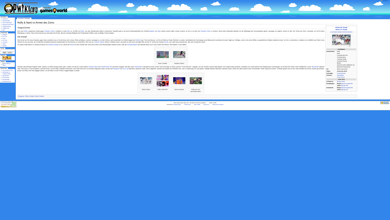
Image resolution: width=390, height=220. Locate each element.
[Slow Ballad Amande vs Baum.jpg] (179, 54)
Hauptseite (5, 18)
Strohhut (138, 40)
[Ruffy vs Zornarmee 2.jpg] (196, 80)
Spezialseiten (5, 75)
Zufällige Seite (5, 28)
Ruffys (26, 31)
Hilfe (3, 30)
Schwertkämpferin (132, 44)
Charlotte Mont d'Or (106, 67)
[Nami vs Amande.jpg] (179, 80)
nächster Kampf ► (347, 32)
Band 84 (343, 83)
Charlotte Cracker (49, 31)
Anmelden (385, 0)
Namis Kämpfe (39, 96)
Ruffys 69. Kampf (341, 27)
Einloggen (4, 34)
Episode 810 (344, 85)
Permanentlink (5, 79)
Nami (68, 31)
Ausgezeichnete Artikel (8, 24)
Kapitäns (152, 31)
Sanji (158, 31)
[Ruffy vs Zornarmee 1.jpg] (341, 39)
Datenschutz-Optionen (218, 104)
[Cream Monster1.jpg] (146, 80)
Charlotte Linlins (205, 31)
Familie (166, 42)
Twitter (4, 44)
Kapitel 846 (349, 87)
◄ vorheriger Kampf (335, 32)
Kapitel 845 (349, 83)
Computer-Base (177, 104)
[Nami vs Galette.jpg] (163, 54)
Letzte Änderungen (7, 22)
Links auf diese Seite (7, 70)
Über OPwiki (197, 104)
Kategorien (21, 96)
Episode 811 (344, 89)
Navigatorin (116, 68)
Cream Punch (341, 77)
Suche (2, 48)
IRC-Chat (4, 40)
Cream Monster (341, 73)
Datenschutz (187, 104)
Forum (4, 38)
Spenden (4, 45)
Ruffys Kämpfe (29, 96)
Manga (339, 81)
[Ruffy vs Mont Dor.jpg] (163, 80)
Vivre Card (125, 68)
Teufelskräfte (138, 67)
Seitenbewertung (6, 81)
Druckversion (5, 77)
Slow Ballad (340, 75)
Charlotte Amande (53, 44)
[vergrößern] (349, 46)
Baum (82, 31)
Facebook (4, 42)
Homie (72, 44)
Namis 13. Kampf (341, 29)
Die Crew (4, 36)
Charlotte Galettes (99, 42)
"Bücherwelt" (315, 67)
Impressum (206, 104)
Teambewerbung (6, 26)
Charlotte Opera (93, 67)
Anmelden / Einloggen (24, 18)
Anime (343, 81)
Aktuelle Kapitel (6, 20)
